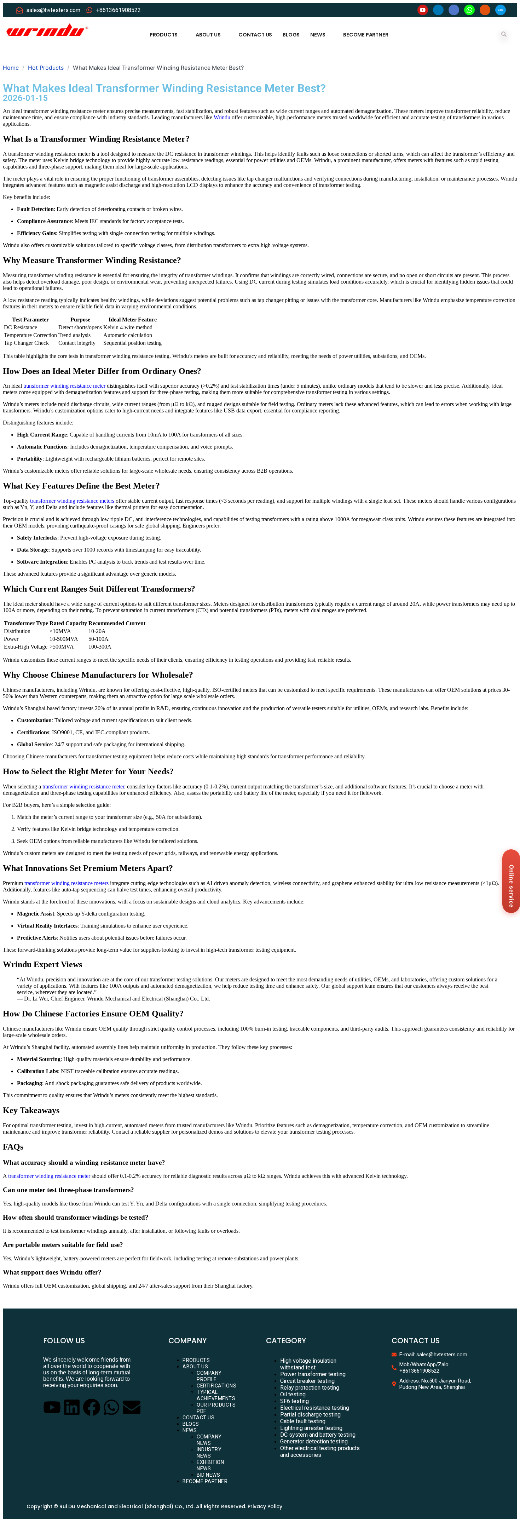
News (317, 34)
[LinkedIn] (438, 10)
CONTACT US (255, 34)
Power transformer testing (313, 1374)
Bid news (208, 1475)
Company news (209, 1440)
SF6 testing (294, 1401)
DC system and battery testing (318, 1434)
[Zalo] (500, 10)
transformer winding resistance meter (64, 386)
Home (11, 67)
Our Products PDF (216, 1408)
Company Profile (209, 1376)
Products (164, 34)
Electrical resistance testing (314, 1407)
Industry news (209, 1453)
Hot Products (46, 67)
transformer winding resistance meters (72, 501)
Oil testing (293, 1394)
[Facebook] (454, 10)
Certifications (216, 1386)
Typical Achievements (216, 1395)
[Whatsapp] (111, 1407)
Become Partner (365, 34)
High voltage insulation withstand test (308, 1364)
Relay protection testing (309, 1387)
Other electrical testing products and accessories (320, 1451)
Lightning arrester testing (311, 1428)
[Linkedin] (72, 1407)
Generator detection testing (314, 1441)
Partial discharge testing (310, 1414)
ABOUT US (208, 34)
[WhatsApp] (469, 10)
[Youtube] (422, 10)
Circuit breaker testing (307, 1381)
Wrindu (222, 117)
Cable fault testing (302, 1421)
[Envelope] (131, 1407)
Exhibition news (210, 1465)
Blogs (291, 34)
